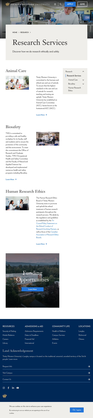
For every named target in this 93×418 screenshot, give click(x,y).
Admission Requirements (34, 331)
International (29, 343)
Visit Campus (7, 373)
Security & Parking (9, 331)
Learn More (40, 115)
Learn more (13, 359)
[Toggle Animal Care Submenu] (83, 79)
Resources (9, 326)
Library (5, 343)
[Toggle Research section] (83, 71)
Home (14, 32)
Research (24, 32)
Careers (5, 339)
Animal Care (73, 80)
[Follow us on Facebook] (8, 388)
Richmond (82, 335)
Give (82, 4)
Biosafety (71, 84)
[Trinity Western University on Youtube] (18, 388)
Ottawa (81, 339)
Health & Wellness (59, 331)
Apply (70, 4)
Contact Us (7, 379)
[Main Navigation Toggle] (55, 4)
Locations (84, 326)
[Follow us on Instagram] (4, 388)
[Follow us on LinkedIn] (13, 388)
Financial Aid (29, 339)
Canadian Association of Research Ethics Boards (47, 235)
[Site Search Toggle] (60, 4)
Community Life (61, 326)
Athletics (55, 339)
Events (54, 343)
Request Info (7, 366)
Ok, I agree (77, 410)
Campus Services (58, 335)
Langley (81, 331)
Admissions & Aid (34, 326)
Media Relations (9, 335)
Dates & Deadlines (32, 335)
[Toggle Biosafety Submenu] (83, 83)
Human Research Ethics (74, 89)
